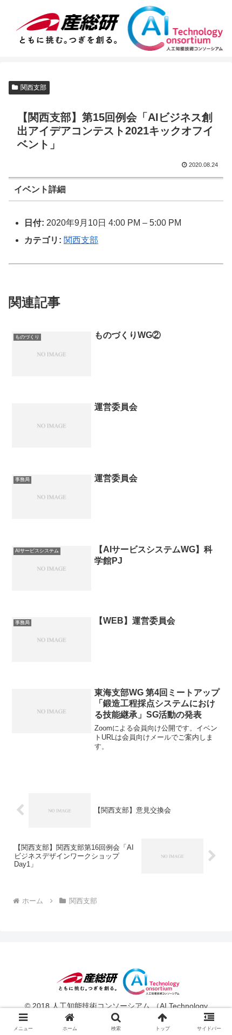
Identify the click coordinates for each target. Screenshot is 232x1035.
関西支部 (33, 87)
